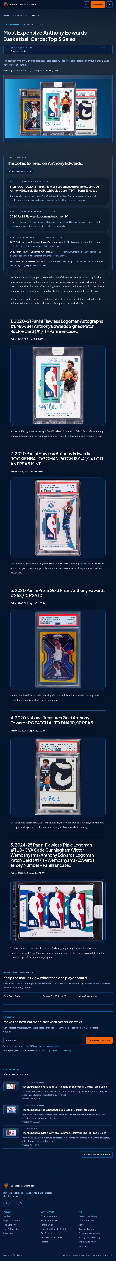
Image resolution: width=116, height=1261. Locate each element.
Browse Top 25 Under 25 (54, 996)
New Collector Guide (50, 1220)
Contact (83, 1246)
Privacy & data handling (50, 1046)
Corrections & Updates (89, 1233)
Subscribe (98, 4)
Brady (9, 70)
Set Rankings (9, 1216)
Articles (44, 1241)
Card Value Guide (49, 1216)
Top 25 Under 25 (11, 1229)
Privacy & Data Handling (89, 1237)
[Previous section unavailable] (7, 49)
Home (6, 15)
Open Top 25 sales (12, 996)
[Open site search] (86, 4)
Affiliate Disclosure (87, 1241)
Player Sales (8, 1233)
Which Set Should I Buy (51, 1237)
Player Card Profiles (12, 1220)
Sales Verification (86, 1229)
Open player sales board (20, 171)
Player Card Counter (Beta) (53, 1229)
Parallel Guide (47, 1224)
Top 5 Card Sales (21, 15)
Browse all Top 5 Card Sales (96, 1154)
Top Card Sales (10, 1224)
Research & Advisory (88, 1216)
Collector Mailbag (87, 1220)
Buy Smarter (46, 1233)
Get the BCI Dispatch (99, 1040)
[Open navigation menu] (109, 4)
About (81, 1224)
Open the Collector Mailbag (59, 1051)
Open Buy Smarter (88, 996)
